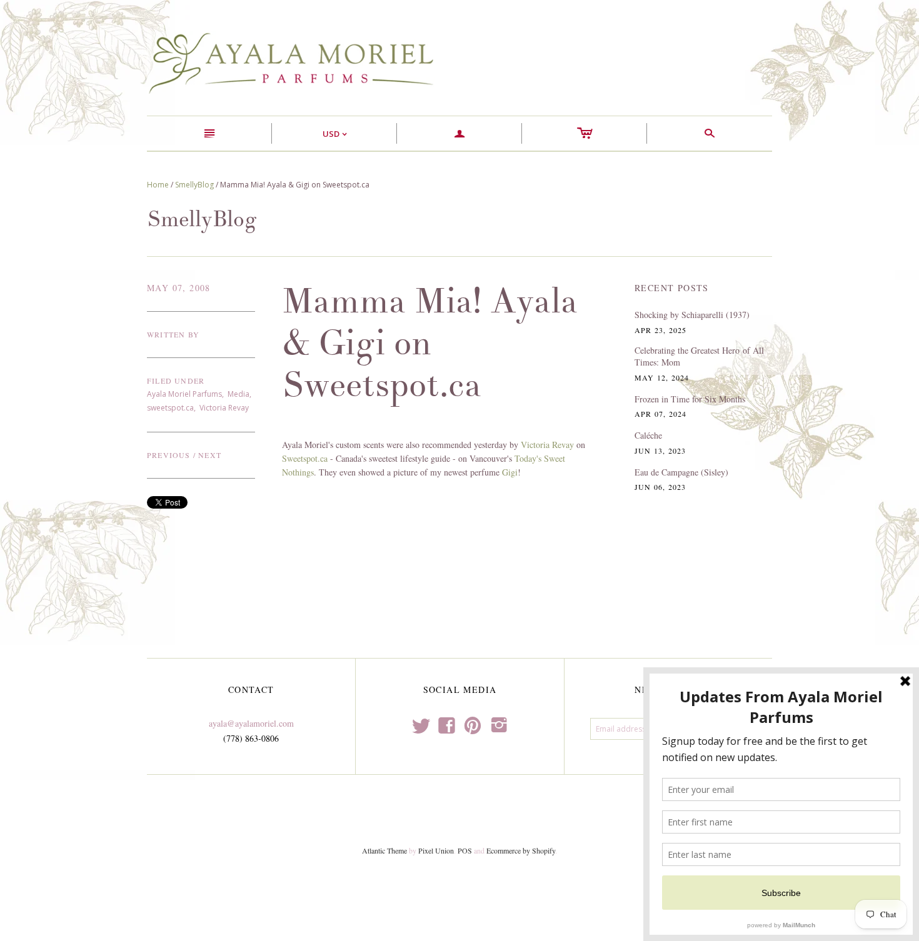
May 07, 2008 (179, 288)
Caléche (648, 435)
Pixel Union (436, 850)
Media (238, 394)
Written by (173, 334)
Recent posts (672, 288)
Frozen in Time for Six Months (690, 399)
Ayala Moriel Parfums (184, 394)
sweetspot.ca (170, 407)
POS (465, 850)
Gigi (510, 472)
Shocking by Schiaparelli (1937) (692, 315)
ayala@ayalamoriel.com (251, 723)
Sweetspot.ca (305, 458)
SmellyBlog (194, 184)
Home (158, 184)
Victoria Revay (224, 407)
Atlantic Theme (384, 850)
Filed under (175, 381)
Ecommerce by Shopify (520, 850)
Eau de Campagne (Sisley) (681, 472)
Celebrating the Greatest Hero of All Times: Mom (699, 356)
